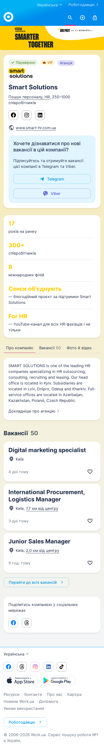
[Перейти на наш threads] (22, 667)
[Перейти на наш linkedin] (48, 667)
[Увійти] (94, 18)
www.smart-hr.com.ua (36, 127)
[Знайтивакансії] (70, 18)
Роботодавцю (81, 4)
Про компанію (19, 347)
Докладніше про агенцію (31, 411)
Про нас (54, 694)
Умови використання (24, 708)
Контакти (33, 694)
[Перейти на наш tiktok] (62, 667)
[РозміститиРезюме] (82, 18)
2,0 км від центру (42, 550)
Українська (14, 654)
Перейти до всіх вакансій (33, 582)
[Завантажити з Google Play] (58, 680)
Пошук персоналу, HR (29, 96)
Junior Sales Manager (39, 541)
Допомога (48, 701)
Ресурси (12, 694)
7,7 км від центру (42, 508)
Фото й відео (79, 347)
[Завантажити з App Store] (20, 680)
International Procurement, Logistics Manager (46, 496)
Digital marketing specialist (47, 450)
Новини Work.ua (19, 701)
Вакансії (50, 347)
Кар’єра (74, 694)
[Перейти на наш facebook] (8, 667)
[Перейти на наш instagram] (35, 667)
